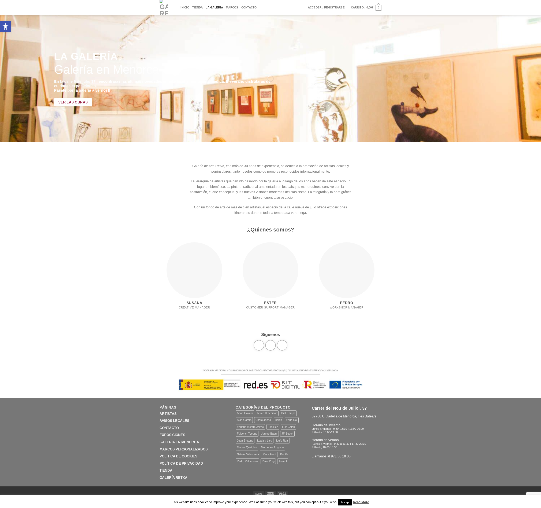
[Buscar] (176, 8)
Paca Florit (269, 454)
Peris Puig (268, 461)
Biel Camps (288, 413)
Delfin (278, 419)
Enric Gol (291, 419)
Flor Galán (288, 426)
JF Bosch (287, 433)
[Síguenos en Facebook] (259, 345)
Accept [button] (345, 502)
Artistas (168, 414)
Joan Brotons (245, 440)
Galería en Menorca (179, 442)
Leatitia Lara (264, 440)
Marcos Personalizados (184, 449)
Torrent (283, 461)
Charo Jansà (263, 419)
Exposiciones (172, 435)
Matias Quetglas (247, 447)
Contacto (249, 7)
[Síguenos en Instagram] (270, 345)
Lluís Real (282, 440)
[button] (5, 26)
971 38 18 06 (341, 456)
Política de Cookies (178, 456)
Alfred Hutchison (267, 413)
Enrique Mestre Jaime (250, 426)
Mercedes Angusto (272, 447)
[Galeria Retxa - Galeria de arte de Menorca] (164, 7)
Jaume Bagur (269, 433)
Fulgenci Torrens (247, 433)
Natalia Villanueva (248, 454)
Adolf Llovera (245, 413)
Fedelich (273, 426)
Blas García (244, 419)
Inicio (184, 7)
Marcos (232, 7)
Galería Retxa (173, 477)
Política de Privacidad (181, 463)
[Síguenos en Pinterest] (282, 345)
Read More (361, 502)
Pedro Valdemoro (247, 461)
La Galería (214, 7)
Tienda (197, 7)
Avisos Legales (174, 421)
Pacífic (284, 454)
